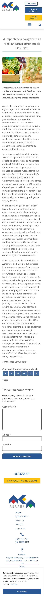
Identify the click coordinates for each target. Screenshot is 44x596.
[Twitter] (5, 373)
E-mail (6, 444)
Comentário (10, 406)
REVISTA (19, 524)
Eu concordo (22, 591)
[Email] (18, 373)
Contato (20, 528)
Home (18, 512)
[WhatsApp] (30, 373)
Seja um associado (33, 10)
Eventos (20, 520)
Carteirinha (31, 3)
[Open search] (40, 24)
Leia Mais (13, 584)
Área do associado (33, 18)
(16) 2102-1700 (22, 539)
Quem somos (22, 516)
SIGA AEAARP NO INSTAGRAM (22, 480)
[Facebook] (11, 373)
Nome (6, 434)
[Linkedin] (24, 373)
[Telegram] (36, 373)
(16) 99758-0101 (22, 542)
